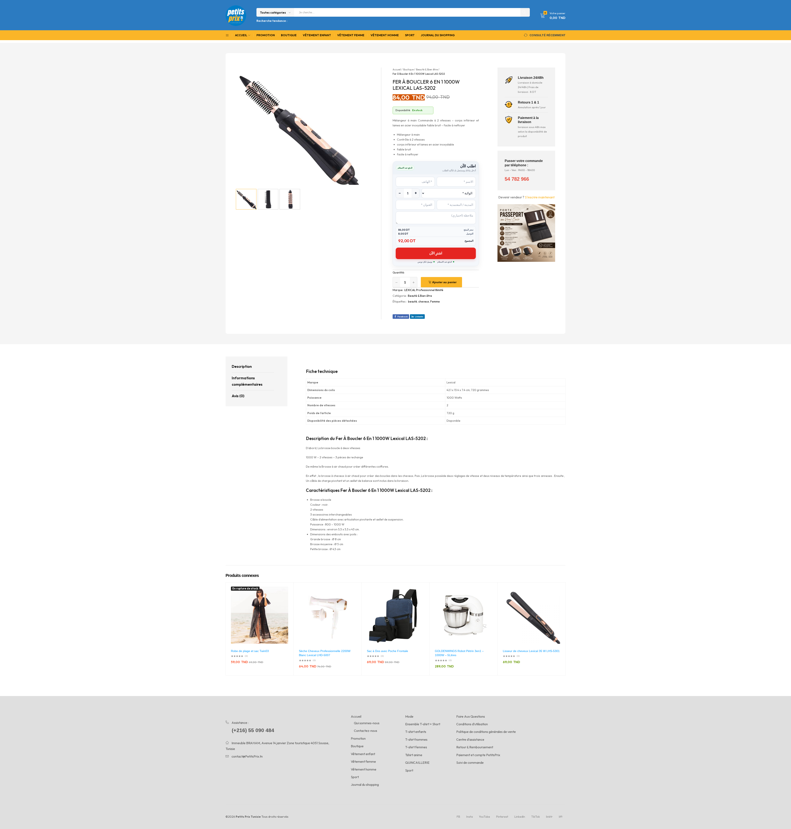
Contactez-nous (365, 731)
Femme (435, 301)
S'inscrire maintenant (540, 197)
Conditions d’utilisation (472, 724)
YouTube (484, 817)
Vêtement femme (350, 35)
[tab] (253, 367)
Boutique (289, 35)
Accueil (356, 716)
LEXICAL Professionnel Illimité (423, 290)
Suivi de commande (470, 762)
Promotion (265, 35)
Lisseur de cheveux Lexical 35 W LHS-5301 (531, 651)
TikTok (535, 817)
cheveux (423, 301)
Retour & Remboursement (474, 747)
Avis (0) (238, 396)
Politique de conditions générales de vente (486, 732)
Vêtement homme (385, 35)
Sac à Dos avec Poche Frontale (387, 651)
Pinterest (502, 817)
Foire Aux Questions (470, 716)
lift (560, 817)
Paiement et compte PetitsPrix (478, 755)
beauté (412, 301)
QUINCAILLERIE (417, 762)
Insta (469, 817)
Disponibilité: (403, 110)
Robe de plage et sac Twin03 (250, 651)
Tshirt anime (413, 755)
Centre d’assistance (470, 739)
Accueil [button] (241, 35)
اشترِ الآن (435, 253)
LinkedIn (519, 817)
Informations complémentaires (247, 381)
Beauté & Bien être (420, 296)
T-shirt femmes (416, 747)
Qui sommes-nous (366, 723)
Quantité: (399, 272)
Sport (410, 35)
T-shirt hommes (416, 739)
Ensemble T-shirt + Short (422, 724)
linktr (549, 817)
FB (458, 817)
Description (242, 366)
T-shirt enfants (415, 732)
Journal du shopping (438, 35)
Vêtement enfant (317, 35)
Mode (409, 716)
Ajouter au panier (444, 282)
